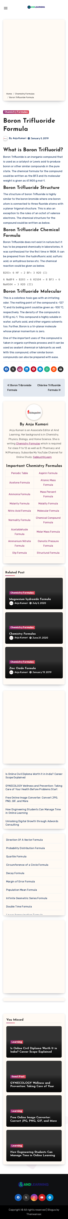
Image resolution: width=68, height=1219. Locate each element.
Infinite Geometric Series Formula (26, 898)
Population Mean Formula (21, 889)
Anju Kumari (19, 138)
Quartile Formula (16, 856)
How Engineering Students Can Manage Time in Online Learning (33, 811)
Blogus (52, 1209)
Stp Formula (19, 552)
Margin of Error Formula (20, 881)
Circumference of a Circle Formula (27, 864)
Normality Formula (19, 520)
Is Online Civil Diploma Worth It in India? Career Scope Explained (34, 776)
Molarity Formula (19, 503)
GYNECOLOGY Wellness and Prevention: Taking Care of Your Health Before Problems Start (34, 787)
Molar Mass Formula (48, 531)
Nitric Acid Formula (19, 510)
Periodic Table (19, 473)
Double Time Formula (19, 906)
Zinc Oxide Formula (22, 668)
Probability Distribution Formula (25, 848)
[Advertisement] (34, 56)
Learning (17, 1042)
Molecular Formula (48, 510)
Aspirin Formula (48, 473)
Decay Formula (15, 873)
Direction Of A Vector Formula (24, 839)
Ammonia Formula (19, 494)
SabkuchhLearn (42, 457)
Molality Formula (48, 503)
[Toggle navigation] (5, 8)
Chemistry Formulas (16, 112)
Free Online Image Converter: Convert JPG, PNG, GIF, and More (32, 799)
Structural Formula (48, 552)
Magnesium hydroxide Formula (30, 599)
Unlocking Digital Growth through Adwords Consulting (32, 823)
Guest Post (18, 1076)
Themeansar (33, 1214)
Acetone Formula (19, 482)
